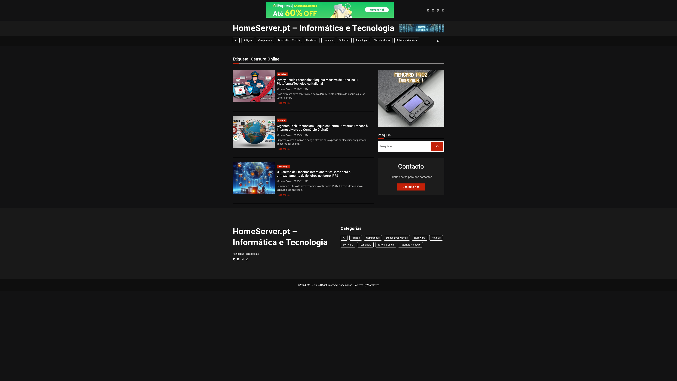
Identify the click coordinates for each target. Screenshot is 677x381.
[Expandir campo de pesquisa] (438, 41)
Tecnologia (362, 40)
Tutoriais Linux (382, 40)
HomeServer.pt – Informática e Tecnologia (313, 28)
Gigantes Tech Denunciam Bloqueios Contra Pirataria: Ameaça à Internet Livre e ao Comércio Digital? (322, 128)
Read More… (283, 102)
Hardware (311, 40)
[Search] (437, 146)
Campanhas (265, 40)
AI (236, 40)
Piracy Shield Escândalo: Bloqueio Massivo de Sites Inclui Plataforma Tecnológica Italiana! (317, 82)
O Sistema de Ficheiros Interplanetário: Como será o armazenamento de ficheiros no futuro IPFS (313, 174)
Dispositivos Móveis (289, 40)
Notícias (328, 40)
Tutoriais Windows (407, 40)
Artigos (248, 40)
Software (344, 40)
